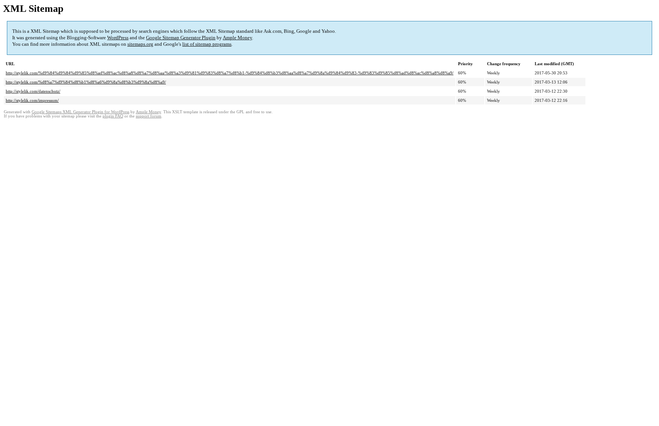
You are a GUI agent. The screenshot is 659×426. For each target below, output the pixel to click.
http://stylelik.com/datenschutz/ (33, 91)
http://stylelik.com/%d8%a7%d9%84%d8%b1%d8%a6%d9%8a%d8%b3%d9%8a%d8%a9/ (86, 82)
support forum (148, 116)
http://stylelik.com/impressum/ (32, 100)
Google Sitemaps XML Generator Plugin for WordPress (80, 112)
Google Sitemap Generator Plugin (180, 37)
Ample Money (237, 37)
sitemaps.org (140, 44)
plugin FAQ (113, 116)
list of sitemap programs (206, 44)
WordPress (118, 37)
